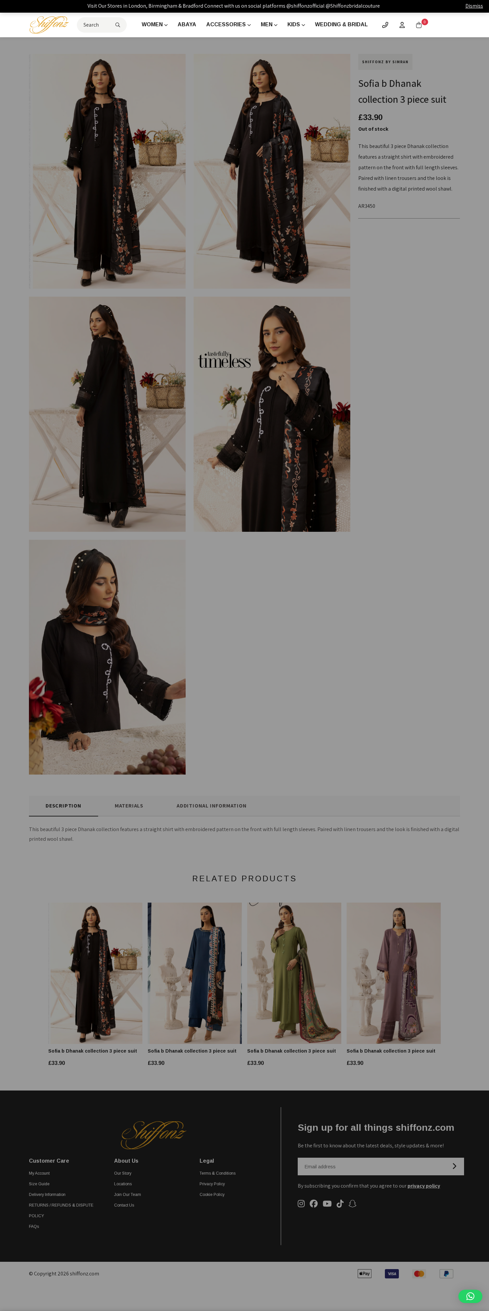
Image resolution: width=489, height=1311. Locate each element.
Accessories (226, 24)
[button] (470, 1296)
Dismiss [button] (474, 5)
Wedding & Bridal (341, 24)
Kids (293, 24)
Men (266, 24)
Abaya (187, 24)
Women (152, 24)
